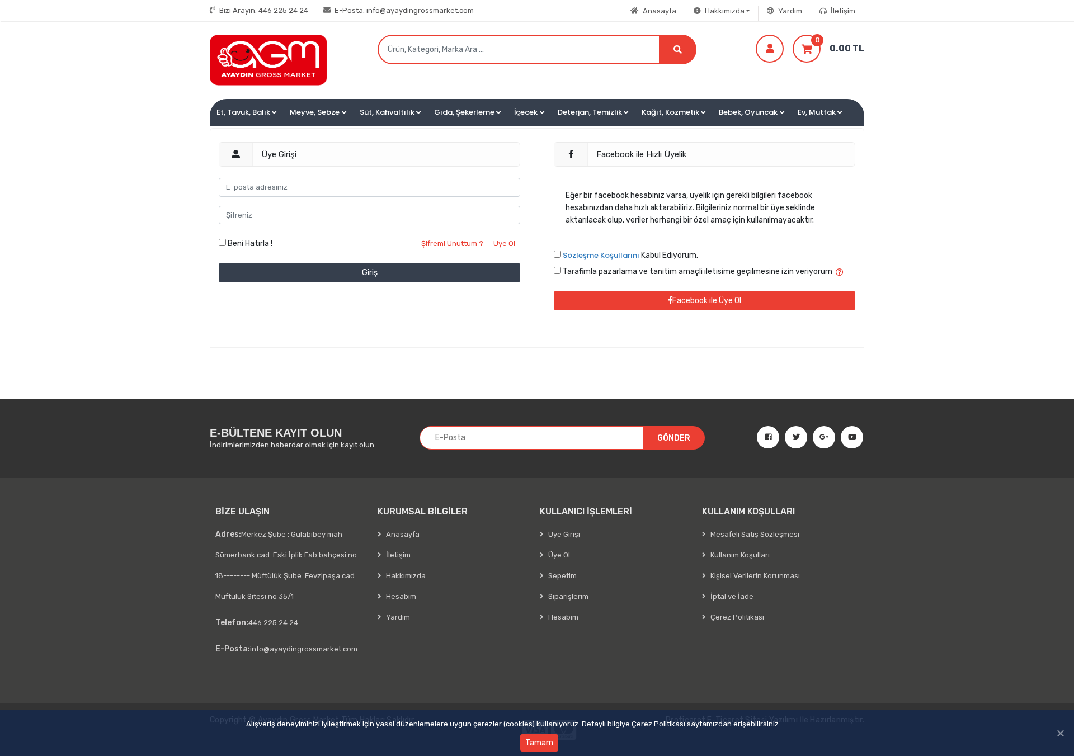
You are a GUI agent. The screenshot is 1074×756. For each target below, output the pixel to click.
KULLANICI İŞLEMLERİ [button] (586, 511)
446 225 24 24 (263, 10)
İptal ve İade (731, 596)
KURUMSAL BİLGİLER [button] (423, 511)
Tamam (539, 743)
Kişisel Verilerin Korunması (754, 575)
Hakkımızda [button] (724, 11)
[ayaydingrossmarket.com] (268, 60)
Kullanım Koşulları (739, 555)
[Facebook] (763, 437)
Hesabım (400, 596)
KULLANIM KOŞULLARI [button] (748, 511)
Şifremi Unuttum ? (452, 243)
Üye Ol (504, 243)
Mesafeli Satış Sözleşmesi (754, 534)
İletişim (842, 11)
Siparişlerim (567, 596)
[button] (246, 112)
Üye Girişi (563, 534)
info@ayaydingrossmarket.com (404, 10)
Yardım (789, 11)
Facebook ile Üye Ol (706, 300)
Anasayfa (658, 11)
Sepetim (562, 575)
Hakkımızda (405, 575)
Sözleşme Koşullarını (601, 255)
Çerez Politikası (658, 724)
